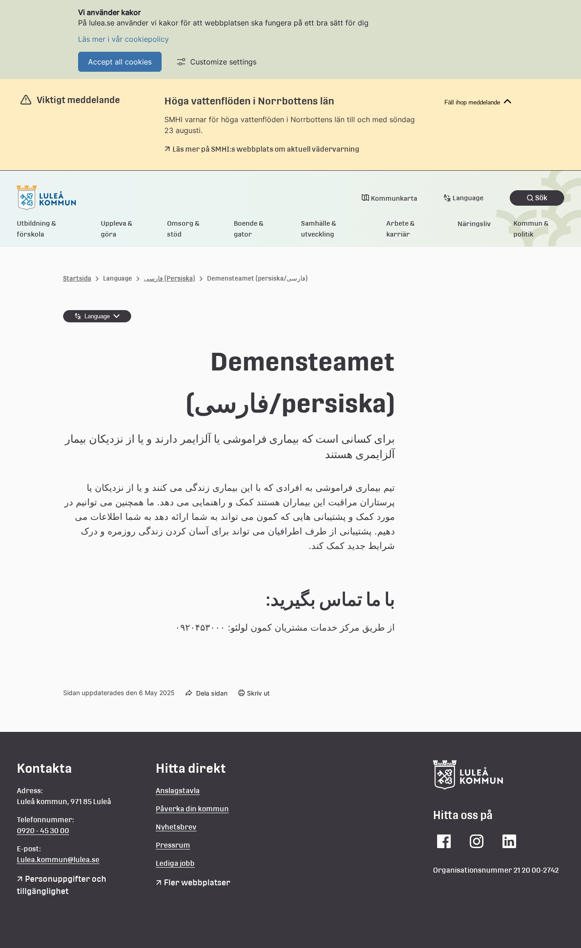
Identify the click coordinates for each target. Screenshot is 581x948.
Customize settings (223, 61)
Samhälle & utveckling (318, 228)
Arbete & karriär (400, 228)
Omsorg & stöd (183, 228)
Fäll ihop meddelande (472, 102)
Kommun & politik (531, 228)
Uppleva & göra (117, 228)
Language (468, 198)
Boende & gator (249, 228)
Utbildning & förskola (36, 228)
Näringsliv (474, 223)
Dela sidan (211, 693)
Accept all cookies (120, 61)
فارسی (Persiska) (169, 278)
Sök (541, 197)
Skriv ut (258, 693)
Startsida (77, 278)
